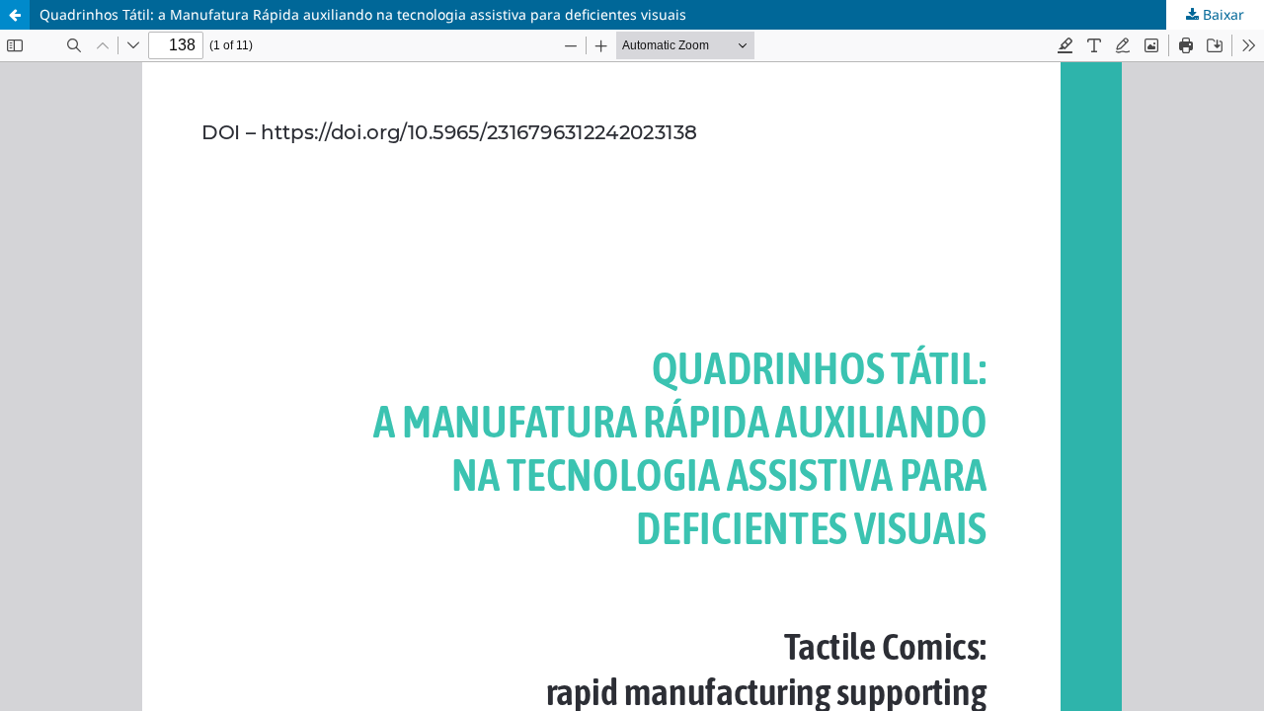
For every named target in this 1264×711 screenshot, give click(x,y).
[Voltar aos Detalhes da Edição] (15, 15)
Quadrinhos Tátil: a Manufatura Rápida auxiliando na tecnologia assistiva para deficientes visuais (363, 14)
